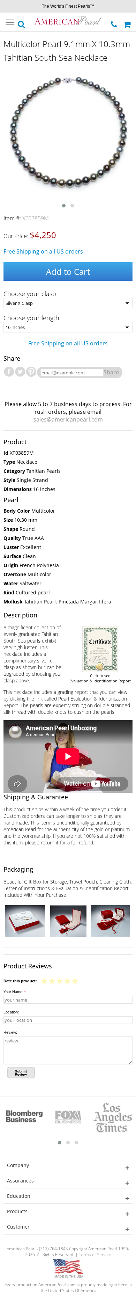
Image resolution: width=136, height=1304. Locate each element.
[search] (21, 22)
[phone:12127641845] (114, 22)
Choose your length (31, 318)
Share (111, 372)
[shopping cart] (128, 22)
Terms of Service (95, 1255)
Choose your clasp (29, 294)
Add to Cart (68, 271)
